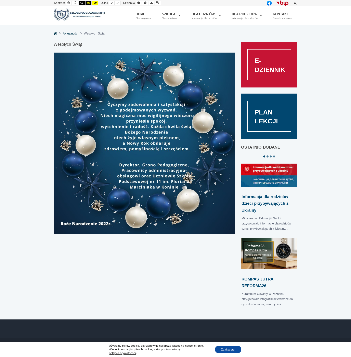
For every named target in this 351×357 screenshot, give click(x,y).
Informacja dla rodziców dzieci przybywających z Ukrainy (265, 203)
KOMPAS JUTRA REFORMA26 (257, 282)
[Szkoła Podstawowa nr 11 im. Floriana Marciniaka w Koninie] (79, 15)
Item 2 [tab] (267, 156)
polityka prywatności (122, 353)
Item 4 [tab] (274, 156)
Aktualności (70, 33)
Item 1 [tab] (264, 156)
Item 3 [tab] (271, 156)
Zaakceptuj (228, 349)
